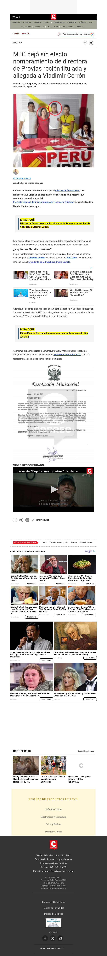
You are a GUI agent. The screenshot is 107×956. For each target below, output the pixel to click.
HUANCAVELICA (59, 22)
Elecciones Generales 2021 (67, 354)
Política (17, 43)
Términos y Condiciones (53, 902)
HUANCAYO (71, 22)
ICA (90, 22)
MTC (45, 543)
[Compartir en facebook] (85, 43)
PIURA (56, 27)
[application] (53, 489)
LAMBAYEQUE (39, 27)
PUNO (63, 27)
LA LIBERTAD (26, 27)
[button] (53, 489)
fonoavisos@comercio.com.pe (59, 871)
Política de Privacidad (53, 908)
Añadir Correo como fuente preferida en (76, 34)
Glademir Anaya (22, 178)
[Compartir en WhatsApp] (27, 520)
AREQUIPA (16, 22)
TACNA (70, 27)
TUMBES (79, 27)
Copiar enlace (42, 520)
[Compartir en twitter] (91, 43)
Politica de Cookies (53, 914)
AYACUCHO (27, 22)
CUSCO (47, 22)
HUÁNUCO (82, 22)
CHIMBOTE (38, 22)
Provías (74, 543)
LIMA (49, 27)
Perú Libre (71, 257)
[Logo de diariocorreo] (53, 17)
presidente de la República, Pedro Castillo (49, 262)
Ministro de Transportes (59, 543)
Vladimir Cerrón (86, 543)
